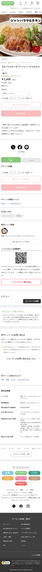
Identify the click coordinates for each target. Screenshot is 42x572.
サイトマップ (6, 524)
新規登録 (12, 8)
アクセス (31, 160)
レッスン (11, 448)
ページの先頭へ (36, 554)
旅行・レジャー (36, 448)
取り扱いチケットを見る (21, 242)
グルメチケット (15, 203)
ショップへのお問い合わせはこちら (21, 359)
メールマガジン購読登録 (21, 282)
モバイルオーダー (23, 379)
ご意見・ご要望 (7, 537)
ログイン (18, 8)
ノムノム (23, 545)
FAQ (4, 545)
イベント (3, 448)
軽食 (7, 379)
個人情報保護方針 (25, 524)
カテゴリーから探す (21, 454)
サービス (26, 448)
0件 (5, 73)
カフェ (13, 379)
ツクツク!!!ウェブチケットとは (28, 532)
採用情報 (23, 541)
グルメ (3, 203)
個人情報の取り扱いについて (10, 528)
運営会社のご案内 (7, 541)
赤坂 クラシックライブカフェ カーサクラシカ (18, 236)
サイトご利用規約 (25, 528)
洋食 (2, 379)
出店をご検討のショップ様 (28, 537)
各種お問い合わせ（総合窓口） (11, 532)
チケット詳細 (10, 160)
